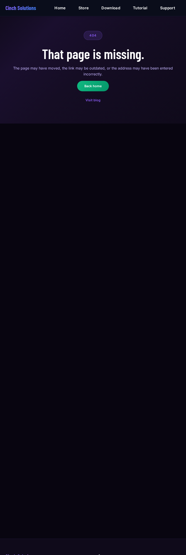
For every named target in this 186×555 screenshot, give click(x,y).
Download (110, 8)
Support (167, 8)
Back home (93, 86)
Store (83, 8)
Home (60, 8)
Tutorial (140, 8)
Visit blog (93, 100)
